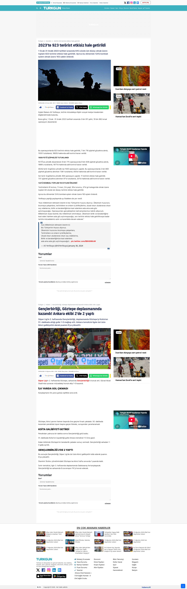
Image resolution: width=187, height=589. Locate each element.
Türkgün (41, 41)
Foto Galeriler (94, 2)
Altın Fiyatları (98, 567)
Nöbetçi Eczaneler (70, 2)
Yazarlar (80, 570)
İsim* (40, 257)
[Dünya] (132, 76)
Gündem (49, 41)
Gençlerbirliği (83, 381)
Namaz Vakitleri (84, 2)
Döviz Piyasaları (57, 2)
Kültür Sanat (117, 562)
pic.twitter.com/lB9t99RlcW (83, 241)
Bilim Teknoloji (118, 559)
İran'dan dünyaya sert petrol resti (131, 89)
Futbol (48, 305)
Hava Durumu (82, 562)
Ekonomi (97, 559)
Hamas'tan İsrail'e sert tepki (128, 116)
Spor (114, 565)
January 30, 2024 (75, 245)
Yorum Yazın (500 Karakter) (47, 265)
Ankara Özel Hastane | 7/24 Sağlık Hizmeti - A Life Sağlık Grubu (83, 575)
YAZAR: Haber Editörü (62, 103)
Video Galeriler (103, 2)
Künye (134, 567)
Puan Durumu (82, 567)
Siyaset (115, 567)
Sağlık (134, 565)
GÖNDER (108, 282)
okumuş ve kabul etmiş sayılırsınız (58, 282)
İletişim (134, 570)
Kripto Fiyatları (99, 565)
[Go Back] (183, 586)
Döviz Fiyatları (99, 562)
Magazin (135, 562)
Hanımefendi (118, 570)
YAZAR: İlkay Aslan (63, 371)
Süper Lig (42, 381)
